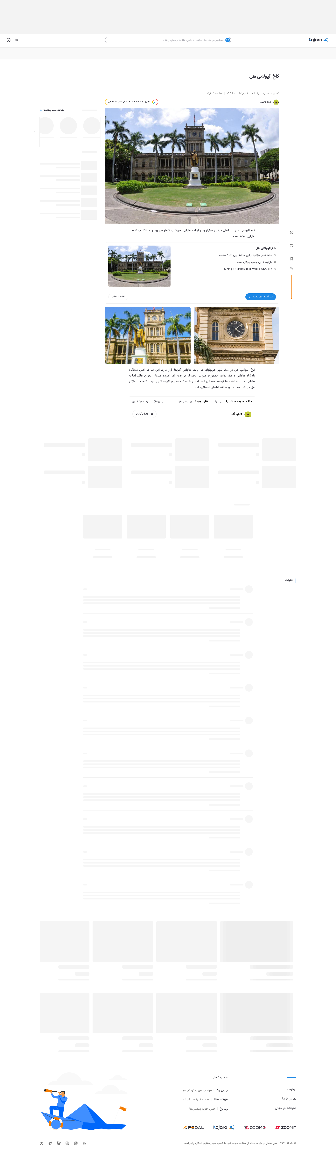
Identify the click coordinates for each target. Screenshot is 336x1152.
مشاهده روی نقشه (262, 297)
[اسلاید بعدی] (35, 132)
